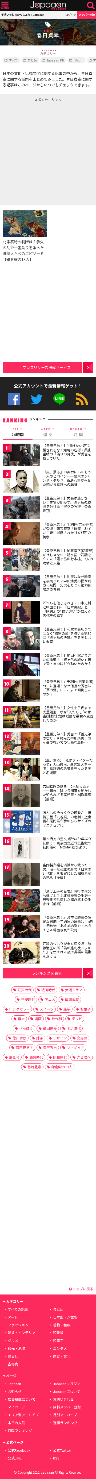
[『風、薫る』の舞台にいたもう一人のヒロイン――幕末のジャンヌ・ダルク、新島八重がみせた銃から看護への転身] (21, 482)
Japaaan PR (55, 60)
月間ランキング (20, 1430)
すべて (13, 60)
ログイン (70, 15)
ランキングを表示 (47, 973)
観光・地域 (16, 1348)
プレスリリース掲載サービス (46, 367)
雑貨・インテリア (21, 1332)
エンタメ (60, 1348)
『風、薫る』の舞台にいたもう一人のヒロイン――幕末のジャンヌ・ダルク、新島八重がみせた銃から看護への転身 (67, 478)
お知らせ (15, 1391)
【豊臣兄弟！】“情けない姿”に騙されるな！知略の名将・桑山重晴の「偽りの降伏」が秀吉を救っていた (67, 452)
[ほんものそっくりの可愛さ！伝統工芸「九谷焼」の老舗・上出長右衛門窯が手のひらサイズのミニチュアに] (21, 822)
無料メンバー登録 (67, 1406)
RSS (82, 399)
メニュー (5, 5)
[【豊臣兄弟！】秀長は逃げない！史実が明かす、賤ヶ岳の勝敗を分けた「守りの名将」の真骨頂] (21, 508)
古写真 (13, 1363)
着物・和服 (61, 1324)
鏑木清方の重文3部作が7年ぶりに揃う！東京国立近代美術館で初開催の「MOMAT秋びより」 (67, 843)
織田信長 (50, 1028)
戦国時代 (48, 989)
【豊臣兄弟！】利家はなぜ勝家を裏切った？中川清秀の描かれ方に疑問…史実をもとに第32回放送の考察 (67, 583)
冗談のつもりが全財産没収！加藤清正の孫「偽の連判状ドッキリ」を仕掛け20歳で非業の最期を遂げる (67, 950)
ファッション (18, 1324)
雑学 (66, 1009)
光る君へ (84, 1057)
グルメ (13, 1340)
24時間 (17, 432)
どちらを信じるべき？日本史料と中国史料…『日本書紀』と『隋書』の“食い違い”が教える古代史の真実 (67, 609)
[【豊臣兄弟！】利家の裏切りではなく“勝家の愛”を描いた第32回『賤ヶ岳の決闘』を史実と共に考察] (21, 639)
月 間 (78, 432)
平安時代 (28, 999)
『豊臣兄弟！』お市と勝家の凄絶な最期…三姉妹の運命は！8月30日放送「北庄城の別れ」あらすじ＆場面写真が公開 (68, 923)
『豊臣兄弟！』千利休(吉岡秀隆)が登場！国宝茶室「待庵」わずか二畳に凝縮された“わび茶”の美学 (68, 530)
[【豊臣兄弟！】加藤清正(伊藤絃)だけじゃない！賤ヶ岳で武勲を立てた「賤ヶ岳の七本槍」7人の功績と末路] (21, 560)
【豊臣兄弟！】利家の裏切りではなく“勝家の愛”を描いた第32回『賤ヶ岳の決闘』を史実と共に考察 (67, 635)
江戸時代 (24, 989)
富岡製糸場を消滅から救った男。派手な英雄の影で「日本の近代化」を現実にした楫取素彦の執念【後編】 (67, 871)
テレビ (77, 1018)
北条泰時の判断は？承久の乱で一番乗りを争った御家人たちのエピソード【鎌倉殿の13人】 (23, 250)
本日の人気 (16, 1422)
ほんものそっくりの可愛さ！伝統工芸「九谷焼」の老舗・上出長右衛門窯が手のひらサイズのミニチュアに (67, 819)
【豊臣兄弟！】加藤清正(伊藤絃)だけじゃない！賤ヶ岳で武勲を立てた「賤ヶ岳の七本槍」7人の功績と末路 (68, 557)
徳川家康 (19, 1037)
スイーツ (47, 1009)
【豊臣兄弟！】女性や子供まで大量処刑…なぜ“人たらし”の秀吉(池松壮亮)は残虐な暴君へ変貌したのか (68, 714)
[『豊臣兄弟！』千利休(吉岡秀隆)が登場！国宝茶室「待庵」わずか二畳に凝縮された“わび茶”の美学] (21, 534)
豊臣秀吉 (50, 1047)
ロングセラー (19, 1009)
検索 (91, 5)
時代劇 (56, 1018)
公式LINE (59, 399)
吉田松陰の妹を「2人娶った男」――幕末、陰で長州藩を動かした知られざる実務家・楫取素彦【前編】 (68, 792)
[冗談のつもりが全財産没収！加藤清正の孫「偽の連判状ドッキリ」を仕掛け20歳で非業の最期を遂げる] (21, 954)
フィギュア (75, 1047)
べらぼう (26, 1028)
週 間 (48, 432)
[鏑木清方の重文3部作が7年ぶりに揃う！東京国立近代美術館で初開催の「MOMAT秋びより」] (21, 849)
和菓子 (58, 1340)
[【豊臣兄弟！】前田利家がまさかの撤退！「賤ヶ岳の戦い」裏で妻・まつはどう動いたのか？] (21, 665)
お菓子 (85, 1009)
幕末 (21, 1018)
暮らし (13, 1356)
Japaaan (48, 5)
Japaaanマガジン (66, 1383)
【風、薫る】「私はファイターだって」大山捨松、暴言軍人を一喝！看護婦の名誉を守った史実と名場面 (68, 766)
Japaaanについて (66, 1391)
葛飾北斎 (34, 1066)
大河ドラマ (73, 989)
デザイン (60, 1037)
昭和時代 (60, 1057)
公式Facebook (14, 399)
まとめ (32, 60)
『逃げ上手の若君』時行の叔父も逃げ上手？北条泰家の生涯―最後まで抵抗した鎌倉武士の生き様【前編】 (67, 897)
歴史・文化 (61, 1356)
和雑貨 (58, 1332)
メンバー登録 (87, 15)
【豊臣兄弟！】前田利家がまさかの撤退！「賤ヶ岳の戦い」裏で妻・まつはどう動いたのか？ (67, 659)
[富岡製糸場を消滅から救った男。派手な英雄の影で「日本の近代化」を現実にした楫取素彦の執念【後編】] (21, 875)
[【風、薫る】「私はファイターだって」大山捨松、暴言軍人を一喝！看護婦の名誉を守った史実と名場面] (21, 770)
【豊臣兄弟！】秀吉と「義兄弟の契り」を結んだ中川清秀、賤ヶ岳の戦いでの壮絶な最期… (67, 738)
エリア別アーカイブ (23, 1414)
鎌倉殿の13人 (61, 1066)
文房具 (82, 1037)
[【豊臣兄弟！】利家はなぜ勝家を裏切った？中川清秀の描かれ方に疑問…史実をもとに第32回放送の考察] (21, 587)
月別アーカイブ (65, 1414)
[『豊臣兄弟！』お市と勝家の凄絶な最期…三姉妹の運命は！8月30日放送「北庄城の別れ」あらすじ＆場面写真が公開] (21, 927)
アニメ (50, 999)
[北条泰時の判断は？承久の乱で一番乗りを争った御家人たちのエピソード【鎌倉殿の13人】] (25, 224)
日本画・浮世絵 (65, 1317)
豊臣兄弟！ (24, 1047)
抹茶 (39, 1037)
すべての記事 (18, 1309)
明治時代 (74, 1028)
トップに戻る (82, 1288)
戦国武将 (72, 999)
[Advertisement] (48, 152)
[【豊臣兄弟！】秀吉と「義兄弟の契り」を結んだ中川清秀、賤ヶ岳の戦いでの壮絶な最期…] (21, 744)
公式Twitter (37, 399)
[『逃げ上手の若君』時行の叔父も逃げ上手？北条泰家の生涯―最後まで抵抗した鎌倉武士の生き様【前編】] (21, 901)
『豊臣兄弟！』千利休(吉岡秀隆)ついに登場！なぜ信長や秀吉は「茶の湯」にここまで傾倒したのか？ (68, 688)
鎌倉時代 (36, 1057)
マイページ (16, 1406)
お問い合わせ (63, 1399)
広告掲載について (21, 1399)
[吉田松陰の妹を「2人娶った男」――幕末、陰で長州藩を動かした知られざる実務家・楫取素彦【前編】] (21, 796)
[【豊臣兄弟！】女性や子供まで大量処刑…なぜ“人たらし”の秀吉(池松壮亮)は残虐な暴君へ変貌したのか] (21, 718)
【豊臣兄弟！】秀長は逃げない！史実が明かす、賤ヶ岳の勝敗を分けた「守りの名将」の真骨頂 (67, 504)
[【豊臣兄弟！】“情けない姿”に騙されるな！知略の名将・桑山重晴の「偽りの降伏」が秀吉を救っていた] (21, 456)
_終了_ (79, 60)
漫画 (38, 1018)
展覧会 (14, 1057)
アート (13, 1317)
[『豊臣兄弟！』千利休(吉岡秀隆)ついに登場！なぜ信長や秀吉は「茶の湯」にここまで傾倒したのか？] (21, 691)
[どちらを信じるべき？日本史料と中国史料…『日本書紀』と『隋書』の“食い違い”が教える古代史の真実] (21, 613)
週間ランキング (65, 1422)
